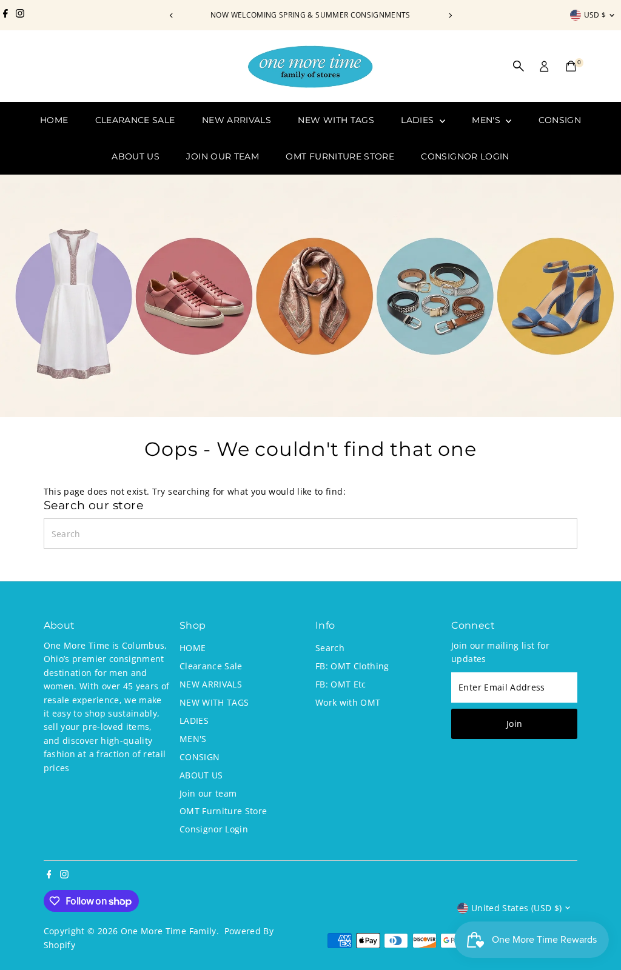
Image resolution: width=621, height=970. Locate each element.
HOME (54, 120)
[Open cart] (571, 66)
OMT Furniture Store (340, 156)
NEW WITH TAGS (336, 120)
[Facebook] (5, 15)
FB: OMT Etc (340, 684)
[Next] (449, 15)
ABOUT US (135, 156)
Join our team (222, 156)
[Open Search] (518, 66)
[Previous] (171, 15)
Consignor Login (465, 156)
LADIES (418, 120)
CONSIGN (560, 120)
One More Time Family (169, 931)
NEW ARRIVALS (236, 120)
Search (329, 648)
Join (514, 723)
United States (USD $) (516, 908)
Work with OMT (348, 702)
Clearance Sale (135, 120)
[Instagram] (20, 15)
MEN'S (487, 120)
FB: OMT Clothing (352, 666)
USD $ (595, 15)
